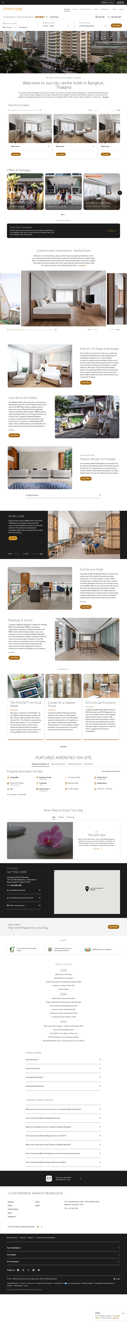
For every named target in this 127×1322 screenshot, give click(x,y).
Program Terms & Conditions (44, 1283)
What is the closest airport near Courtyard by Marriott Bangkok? (48, 1145)
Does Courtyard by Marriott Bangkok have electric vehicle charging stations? (53, 1153)
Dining (96, 9)
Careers (23, 1283)
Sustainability (14, 777)
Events (114, 9)
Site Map (9, 1285)
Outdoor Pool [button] (101, 777)
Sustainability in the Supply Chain (104, 1283)
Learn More (110, 231)
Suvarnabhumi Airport (17, 890)
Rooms (75, 9)
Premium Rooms (85, 9)
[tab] (40, 764)
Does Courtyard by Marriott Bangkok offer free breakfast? (46, 1162)
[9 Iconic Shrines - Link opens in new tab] (25, 191)
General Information (33, 1068)
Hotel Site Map (18, 1285)
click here (116, 1318)
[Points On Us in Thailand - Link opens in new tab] (101, 191)
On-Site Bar (43, 783)
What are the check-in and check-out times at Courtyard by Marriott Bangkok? (53, 1109)
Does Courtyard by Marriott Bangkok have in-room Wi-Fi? (46, 1136)
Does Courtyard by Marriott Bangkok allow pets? (43, 1118)
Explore (13, 538)
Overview (67, 9)
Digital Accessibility (87, 1283)
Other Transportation (17, 905)
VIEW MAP (101, 17)
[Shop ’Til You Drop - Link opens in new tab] (63, 191)
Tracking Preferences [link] (12, 1283)
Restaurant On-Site (45, 777)
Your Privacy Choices (73, 1283)
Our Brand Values (32, 495)
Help (25, 1285)
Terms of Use (30, 1283)
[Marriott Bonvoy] (120, 2)
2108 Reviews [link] (54, 17)
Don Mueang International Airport (21, 898)
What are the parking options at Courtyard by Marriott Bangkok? (48, 1127)
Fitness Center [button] (44, 789)
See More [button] (106, 97)
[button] (107, 2)
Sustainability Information (35, 1086)
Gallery (122, 9)
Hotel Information (32, 1060)
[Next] (120, 193)
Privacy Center (58, 1283)
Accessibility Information (34, 1077)
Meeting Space (102, 783)
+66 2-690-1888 (116, 17)
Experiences (105, 9)
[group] (63, 535)
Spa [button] (11, 789)
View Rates (16, 154)
